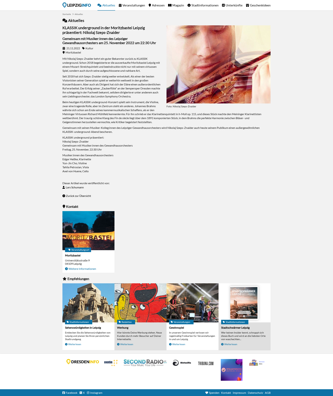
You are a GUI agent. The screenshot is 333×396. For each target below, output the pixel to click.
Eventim (111, 363)
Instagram (96, 392)
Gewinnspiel (176, 327)
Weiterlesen (74, 344)
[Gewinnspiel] (192, 302)
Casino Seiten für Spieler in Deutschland (181, 363)
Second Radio (145, 363)
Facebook (71, 392)
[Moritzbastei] (88, 230)
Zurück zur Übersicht (78, 195)
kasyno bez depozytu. (257, 363)
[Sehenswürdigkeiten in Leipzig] (88, 302)
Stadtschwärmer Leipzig (235, 327)
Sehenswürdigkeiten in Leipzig (83, 327)
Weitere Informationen (82, 268)
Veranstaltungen (133, 5)
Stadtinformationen (205, 5)
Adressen (158, 5)
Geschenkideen (260, 5)
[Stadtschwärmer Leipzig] (245, 302)
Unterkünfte (234, 5)
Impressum (239, 392)
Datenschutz (255, 392)
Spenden (214, 392)
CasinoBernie (206, 363)
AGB (268, 392)
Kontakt (226, 392)
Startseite (76, 5)
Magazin (178, 5)
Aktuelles (108, 5)
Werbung (122, 327)
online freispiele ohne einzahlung (231, 370)
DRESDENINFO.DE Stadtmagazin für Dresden (82, 361)
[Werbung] (140, 302)
